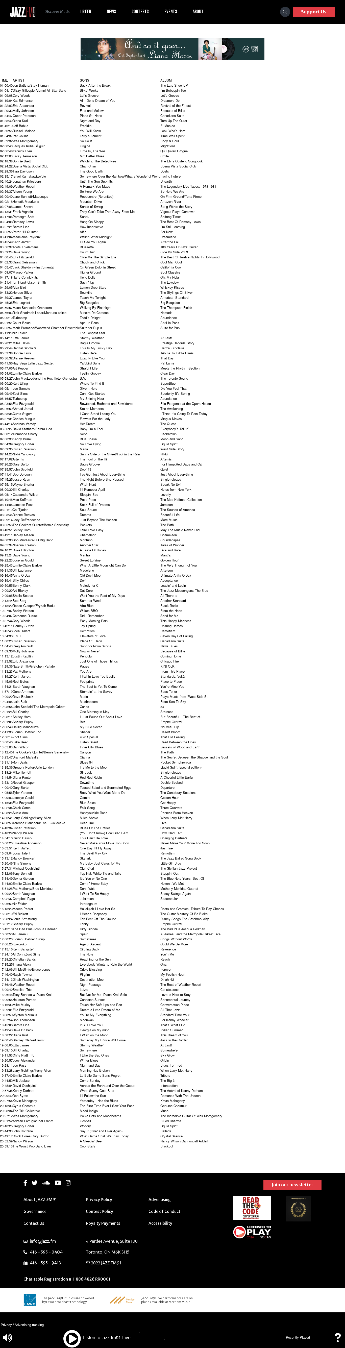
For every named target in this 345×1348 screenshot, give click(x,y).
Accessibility (160, 1223)
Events (170, 12)
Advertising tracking (29, 1325)
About (198, 12)
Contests (140, 12)
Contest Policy (99, 1211)
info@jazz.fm (43, 1241)
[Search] (285, 12)
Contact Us (33, 1223)
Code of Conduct (164, 1211)
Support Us (314, 12)
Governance (34, 1211)
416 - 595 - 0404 (46, 1252)
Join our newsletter (292, 1185)
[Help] (338, 1340)
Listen (85, 12)
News (111, 12)
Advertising (160, 1199)
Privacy (6, 1325)
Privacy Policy (99, 1199)
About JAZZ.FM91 (40, 1199)
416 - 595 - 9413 (45, 1262)
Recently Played (298, 1337)
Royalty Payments (103, 1223)
